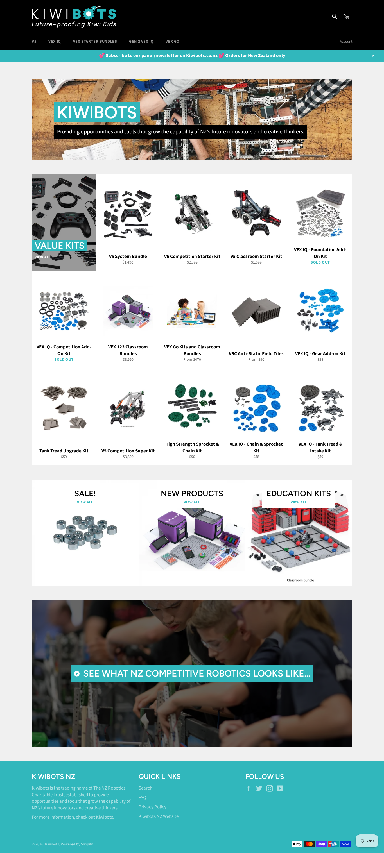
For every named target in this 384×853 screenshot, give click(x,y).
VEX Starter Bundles (95, 41)
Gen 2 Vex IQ (141, 41)
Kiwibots (104, 817)
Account (346, 41)
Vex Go (173, 41)
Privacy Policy (152, 807)
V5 (34, 41)
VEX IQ (54, 41)
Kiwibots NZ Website (159, 816)
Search (145, 788)
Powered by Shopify (77, 844)
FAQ (142, 797)
